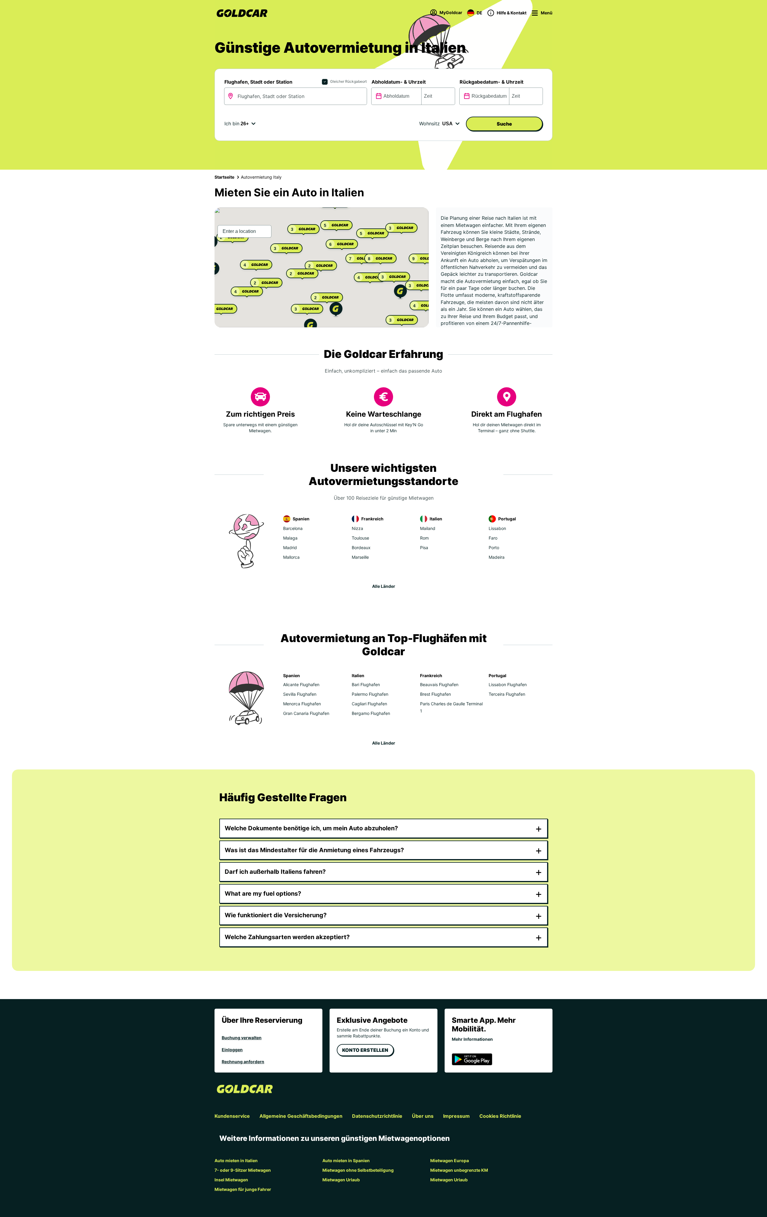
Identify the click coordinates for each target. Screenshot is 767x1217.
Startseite (224, 177)
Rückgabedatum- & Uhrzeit (491, 82)
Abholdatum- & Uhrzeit (399, 82)
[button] (336, 310)
